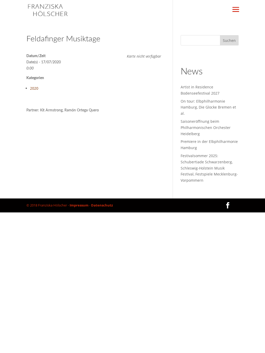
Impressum (79, 205)
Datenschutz (102, 205)
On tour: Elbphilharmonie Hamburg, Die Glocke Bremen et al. (208, 107)
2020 (34, 88)
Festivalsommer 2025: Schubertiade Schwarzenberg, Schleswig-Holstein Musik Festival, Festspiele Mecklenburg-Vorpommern (209, 168)
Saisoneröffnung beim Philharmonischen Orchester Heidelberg (206, 127)
